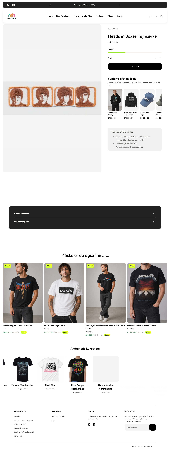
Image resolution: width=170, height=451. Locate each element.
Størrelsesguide (21, 221)
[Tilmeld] (152, 427)
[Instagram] (8, 4)
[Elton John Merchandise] (154, 374)
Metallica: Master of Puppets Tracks (141, 325)
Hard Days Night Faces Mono (130, 114)
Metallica (130, 329)
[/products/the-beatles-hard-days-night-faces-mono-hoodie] (131, 100)
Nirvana (5, 329)
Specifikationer (21, 213)
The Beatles (113, 28)
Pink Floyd (89, 331)
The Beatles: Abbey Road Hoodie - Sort (113, 114)
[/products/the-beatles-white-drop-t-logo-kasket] (147, 100)
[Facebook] (13, 4)
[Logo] (11, 16)
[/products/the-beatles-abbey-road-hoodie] (115, 100)
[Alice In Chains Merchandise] (16, 376)
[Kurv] (161, 16)
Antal (110, 58)
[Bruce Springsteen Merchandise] (71, 376)
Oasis (46, 329)
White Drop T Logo (145, 114)
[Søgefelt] (150, 16)
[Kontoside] (155, 16)
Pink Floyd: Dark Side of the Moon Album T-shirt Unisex (105, 326)
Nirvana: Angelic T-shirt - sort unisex (18, 325)
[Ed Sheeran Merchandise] (126, 376)
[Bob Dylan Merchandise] (43, 374)
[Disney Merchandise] (99, 374)
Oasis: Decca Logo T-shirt (54, 325)
